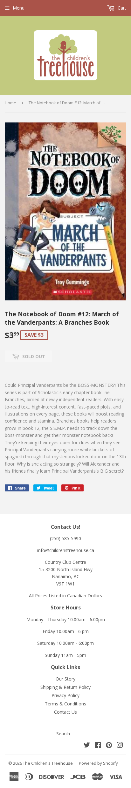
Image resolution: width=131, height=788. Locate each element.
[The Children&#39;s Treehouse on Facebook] (97, 746)
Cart (121, 8)
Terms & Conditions (65, 704)
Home (10, 103)
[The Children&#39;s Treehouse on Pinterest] (109, 746)
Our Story (65, 679)
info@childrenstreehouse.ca (65, 550)
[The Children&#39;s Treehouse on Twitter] (87, 746)
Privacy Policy (65, 695)
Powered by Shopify (98, 763)
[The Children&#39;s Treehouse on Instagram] (120, 746)
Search (63, 733)
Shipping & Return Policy (65, 687)
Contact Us (65, 712)
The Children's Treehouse (48, 763)
